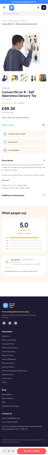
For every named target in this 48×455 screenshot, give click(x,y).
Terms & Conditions (10, 348)
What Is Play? (7, 374)
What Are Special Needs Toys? (14, 371)
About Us (5, 336)
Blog (4, 402)
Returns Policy (8, 355)
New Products (7, 398)
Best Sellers (7, 394)
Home (4, 21)
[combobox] (25, 13)
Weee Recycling (8, 351)
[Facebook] (4, 323)
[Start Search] (5, 14)
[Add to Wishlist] (43, 125)
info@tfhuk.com (13, 418)
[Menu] (4, 7)
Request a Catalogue (10, 406)
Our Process (7, 378)
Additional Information (13, 195)
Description (7, 160)
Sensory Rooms (8, 367)
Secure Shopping (9, 359)
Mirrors (23, 21)
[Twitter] (15, 323)
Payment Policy (8, 363)
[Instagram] (10, 323)
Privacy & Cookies (9, 340)
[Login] (38, 7)
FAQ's (4, 382)
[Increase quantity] (13, 451)
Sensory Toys (13, 21)
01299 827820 (11, 422)
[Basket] (43, 7)
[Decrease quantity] (4, 451)
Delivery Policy (8, 344)
